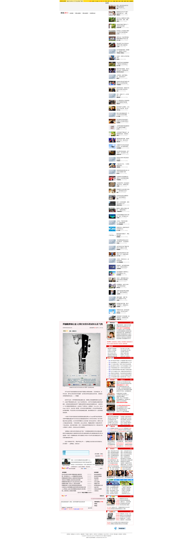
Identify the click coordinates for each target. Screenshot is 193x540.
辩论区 (95, 505)
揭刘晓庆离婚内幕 (120, 443)
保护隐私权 (100, 534)
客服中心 (91, 534)
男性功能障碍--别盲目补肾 (126, 419)
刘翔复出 (119, 341)
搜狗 (82, 1)
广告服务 (87, 534)
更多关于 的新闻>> (85, 492)
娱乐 (97, 1)
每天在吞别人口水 (111, 520)
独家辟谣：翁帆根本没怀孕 (126, 463)
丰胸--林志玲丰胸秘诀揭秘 (113, 416)
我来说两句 (92, 327)
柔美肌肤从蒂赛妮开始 (112, 354)
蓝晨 (117, 334)
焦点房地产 (78, 1)
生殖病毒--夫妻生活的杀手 (126, 416)
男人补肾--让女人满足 (125, 348)
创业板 (111, 343)
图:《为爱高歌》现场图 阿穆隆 (69, 490)
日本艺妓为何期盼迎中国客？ (126, 375)
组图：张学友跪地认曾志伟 (126, 452)
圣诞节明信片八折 (111, 446)
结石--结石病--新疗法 (112, 353)
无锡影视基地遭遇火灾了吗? (126, 362)
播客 (117, 1)
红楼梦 (130, 428)
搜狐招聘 (82, 534)
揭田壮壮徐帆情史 (111, 441)
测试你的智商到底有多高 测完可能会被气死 (81, 462)
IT (103, 1)
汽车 (106, 1)
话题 (109, 371)
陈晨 (117, 335)
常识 (109, 367)
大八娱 (118, 329)
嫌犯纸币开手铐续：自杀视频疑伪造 (124, 391)
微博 (125, 1)
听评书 (109, 428)
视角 (109, 364)
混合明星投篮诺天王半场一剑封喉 (123, 408)
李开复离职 (124, 341)
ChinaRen (71, 1)
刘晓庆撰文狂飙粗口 (121, 396)
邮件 (119, 1)
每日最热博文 (114, 341)
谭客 (117, 332)
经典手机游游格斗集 (122, 431)
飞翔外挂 (96, 490)
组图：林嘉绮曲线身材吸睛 (113, 452)
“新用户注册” (76, 509)
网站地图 (116, 534)
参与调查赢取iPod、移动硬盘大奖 (123, 399)
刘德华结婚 (125, 343)
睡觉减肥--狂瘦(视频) (112, 348)
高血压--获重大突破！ (125, 353)
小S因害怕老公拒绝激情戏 (125, 337)
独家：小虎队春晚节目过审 (126, 451)
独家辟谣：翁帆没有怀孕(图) (125, 325)
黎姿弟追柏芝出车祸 (129, 477)
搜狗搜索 (65, 468)
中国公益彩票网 (98, 488)
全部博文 (124, 534)
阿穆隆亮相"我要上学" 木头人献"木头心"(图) (72, 481)
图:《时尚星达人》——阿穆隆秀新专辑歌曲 (72, 476)
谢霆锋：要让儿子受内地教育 (122, 397)
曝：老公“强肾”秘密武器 (113, 424)
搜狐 (68, 1)
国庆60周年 (115, 343)
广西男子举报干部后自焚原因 (125, 364)
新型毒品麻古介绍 (98, 485)
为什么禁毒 (97, 481)
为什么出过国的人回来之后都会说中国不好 (119, 522)
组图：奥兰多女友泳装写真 (126, 454)
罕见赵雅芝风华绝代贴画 (125, 503)
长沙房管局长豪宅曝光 (115, 369)
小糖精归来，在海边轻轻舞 (125, 519)
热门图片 (117, 504)
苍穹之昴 (111, 388)
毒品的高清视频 (98, 476)
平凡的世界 (124, 429)
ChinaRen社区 (112, 511)
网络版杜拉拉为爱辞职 (125, 461)
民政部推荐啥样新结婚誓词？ (126, 373)
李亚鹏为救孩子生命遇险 (122, 393)
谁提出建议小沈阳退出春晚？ (126, 369)
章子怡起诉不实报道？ (115, 360)
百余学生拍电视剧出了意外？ (126, 366)
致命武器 (124, 386)
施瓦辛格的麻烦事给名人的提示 (125, 334)
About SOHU (106, 534)
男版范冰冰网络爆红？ (115, 373)
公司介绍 (111, 534)
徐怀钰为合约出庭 (119, 477)
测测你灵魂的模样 (66, 465)
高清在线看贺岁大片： (121, 385)
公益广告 (96, 479)
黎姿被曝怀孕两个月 (111, 477)
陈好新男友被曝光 (128, 446)
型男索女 (117, 519)
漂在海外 (109, 522)
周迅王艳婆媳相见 (120, 444)
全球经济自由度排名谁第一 (125, 367)
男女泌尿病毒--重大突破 (125, 350)
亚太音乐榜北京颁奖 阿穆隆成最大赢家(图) (72, 474)
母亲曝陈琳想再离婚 (111, 403)
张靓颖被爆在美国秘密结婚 (125, 331)
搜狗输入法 (73, 534)
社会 (109, 376)
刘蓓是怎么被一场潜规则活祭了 (125, 332)
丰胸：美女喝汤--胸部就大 (126, 422)
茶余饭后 (112, 448)
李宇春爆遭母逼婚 (111, 444)
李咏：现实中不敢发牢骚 (114, 467)
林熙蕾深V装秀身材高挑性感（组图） (118, 508)
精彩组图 (117, 503)
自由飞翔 (96, 487)
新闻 (109, 369)
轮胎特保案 (129, 341)
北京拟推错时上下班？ (115, 362)
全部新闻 (120, 534)
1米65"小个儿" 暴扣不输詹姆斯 (123, 411)
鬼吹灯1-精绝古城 (114, 429)
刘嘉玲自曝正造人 (120, 446)
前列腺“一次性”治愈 (125, 354)
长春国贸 (118, 331)
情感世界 (117, 518)
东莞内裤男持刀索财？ (115, 375)
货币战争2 (129, 429)
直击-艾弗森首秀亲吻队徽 (122, 410)
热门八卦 (117, 498)
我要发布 (102, 495)
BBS (128, 1)
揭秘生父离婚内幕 (128, 441)
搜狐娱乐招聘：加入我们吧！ (127, 464)
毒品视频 (96, 478)
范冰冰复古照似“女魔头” (125, 504)
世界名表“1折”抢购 (111, 351)
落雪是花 (118, 337)
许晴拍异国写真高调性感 (125, 500)
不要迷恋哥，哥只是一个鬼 (125, 513)
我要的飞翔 (97, 483)
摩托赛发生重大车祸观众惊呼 (127, 460)
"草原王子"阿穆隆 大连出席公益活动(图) (71, 479)
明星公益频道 (78, 13)
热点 (109, 373)
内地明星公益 (92, 13)
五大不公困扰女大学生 (115, 371)
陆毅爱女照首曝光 (128, 444)
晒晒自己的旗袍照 (114, 523)
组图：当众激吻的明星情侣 (113, 455)
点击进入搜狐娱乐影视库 (113, 464)
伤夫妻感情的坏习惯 (112, 419)
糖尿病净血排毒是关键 (112, 356)
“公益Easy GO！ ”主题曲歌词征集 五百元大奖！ (120, 507)
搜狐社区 (112, 496)
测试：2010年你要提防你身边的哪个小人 (80, 460)
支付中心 (78, 534)
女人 (111, 1)
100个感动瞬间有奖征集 (113, 463)
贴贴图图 (117, 515)
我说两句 (131, 1)
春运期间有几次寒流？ (115, 366)
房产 (109, 1)
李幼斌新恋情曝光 (128, 443)
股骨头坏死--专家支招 (125, 356)
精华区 (95, 503)
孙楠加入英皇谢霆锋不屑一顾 (124, 338)
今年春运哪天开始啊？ (115, 376)
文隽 (117, 326)
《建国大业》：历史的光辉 (125, 501)
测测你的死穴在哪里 (99, 465)
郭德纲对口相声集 (114, 428)
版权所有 (109, 535)
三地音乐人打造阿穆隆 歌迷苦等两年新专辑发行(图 (74, 487)
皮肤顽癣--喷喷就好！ (125, 351)
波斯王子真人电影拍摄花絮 (113, 466)
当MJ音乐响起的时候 (126, 469)
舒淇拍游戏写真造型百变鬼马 (127, 466)
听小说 (109, 429)
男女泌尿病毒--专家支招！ (113, 421)
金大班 (127, 386)
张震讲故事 (126, 428)
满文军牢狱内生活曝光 (126, 467)
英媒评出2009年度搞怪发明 (125, 515)
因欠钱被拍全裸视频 (111, 331)
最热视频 (112, 379)
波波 (117, 338)
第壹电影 (117, 501)
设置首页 (68, 534)
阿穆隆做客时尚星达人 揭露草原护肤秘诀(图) (72, 478)
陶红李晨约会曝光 (110, 396)
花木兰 (127, 385)
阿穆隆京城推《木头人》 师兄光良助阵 (71, 483)
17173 (74, 1)
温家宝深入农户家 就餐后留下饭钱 (123, 382)
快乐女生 (120, 343)
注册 (65, 509)
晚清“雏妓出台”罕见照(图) (126, 458)
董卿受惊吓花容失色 (124, 498)
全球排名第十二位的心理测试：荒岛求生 (80, 466)
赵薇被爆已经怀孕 (111, 443)
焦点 (109, 362)
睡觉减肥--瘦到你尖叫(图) (113, 418)
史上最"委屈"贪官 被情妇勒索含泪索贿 (124, 389)
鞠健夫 (118, 325)
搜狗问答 (110, 358)
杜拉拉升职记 (121, 428)
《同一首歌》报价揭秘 (114, 469)
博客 (122, 1)
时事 (109, 375)
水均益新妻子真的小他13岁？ (126, 360)
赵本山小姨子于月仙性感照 (125, 329)
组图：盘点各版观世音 (125, 455)
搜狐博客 (112, 322)
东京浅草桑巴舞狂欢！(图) (113, 460)
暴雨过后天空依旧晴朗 (123, 523)
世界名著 (120, 429)
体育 (93, 1)
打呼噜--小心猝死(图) (112, 350)
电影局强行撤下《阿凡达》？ (126, 376)
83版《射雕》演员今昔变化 (113, 461)
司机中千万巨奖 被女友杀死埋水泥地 (124, 383)
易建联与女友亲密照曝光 (122, 400)
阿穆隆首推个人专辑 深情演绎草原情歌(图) (72, 485)
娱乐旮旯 (117, 516)
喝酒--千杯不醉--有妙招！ (126, 424)
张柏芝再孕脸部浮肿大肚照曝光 (125, 335)
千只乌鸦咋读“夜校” (115, 364)
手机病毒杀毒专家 (114, 431)
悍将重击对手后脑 (110, 411)
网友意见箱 (121, 528)
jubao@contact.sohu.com (101, 537)
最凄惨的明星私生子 (111, 504)
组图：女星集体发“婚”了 (125, 457)
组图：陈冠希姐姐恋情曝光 (113, 454)
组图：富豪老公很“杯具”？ (113, 457)
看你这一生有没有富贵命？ (77, 464)
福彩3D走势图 (129, 431)
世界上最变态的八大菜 (89, 464)
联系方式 (95, 534)
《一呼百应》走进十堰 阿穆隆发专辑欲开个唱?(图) (74, 488)
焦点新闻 (117, 513)
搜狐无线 (113, 426)
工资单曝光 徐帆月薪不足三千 (123, 394)
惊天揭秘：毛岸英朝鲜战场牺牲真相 (124, 388)
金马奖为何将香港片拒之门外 (124, 326)
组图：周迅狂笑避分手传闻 (113, 451)
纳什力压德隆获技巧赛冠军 (122, 407)
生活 (109, 366)
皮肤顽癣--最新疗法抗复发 (126, 418)
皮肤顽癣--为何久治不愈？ (113, 422)
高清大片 (123, 379)
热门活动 (109, 507)
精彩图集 (109, 508)
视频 (114, 1)
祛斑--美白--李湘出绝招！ (126, 421)
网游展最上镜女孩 (110, 339)
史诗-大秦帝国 (119, 386)
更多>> (131, 322)
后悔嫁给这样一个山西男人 (125, 518)
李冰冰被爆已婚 (120, 441)
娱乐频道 (71, 13)
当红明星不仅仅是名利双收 (125, 516)
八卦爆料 (117, 500)
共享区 (109, 431)
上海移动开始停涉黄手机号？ (126, 371)
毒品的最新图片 (98, 474)
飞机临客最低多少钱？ (115, 367)
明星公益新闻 (85, 13)
